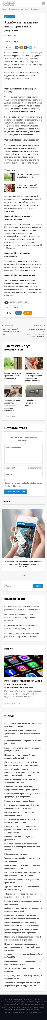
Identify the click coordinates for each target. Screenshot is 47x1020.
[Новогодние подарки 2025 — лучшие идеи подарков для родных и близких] (9, 188)
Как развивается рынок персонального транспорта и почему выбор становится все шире (22, 734)
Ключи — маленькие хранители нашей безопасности (28, 175)
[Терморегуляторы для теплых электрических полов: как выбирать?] (13, 391)
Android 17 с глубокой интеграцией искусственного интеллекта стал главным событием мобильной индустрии (21, 772)
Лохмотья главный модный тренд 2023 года (10, 331)
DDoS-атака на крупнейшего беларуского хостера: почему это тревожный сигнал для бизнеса (22, 847)
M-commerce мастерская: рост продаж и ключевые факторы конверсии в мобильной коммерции (22, 947)
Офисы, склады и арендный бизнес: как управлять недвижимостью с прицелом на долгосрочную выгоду (21, 830)
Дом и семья (9, 17)
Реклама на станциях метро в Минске (19, 801)
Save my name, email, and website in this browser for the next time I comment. (23, 484)
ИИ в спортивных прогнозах (15, 854)
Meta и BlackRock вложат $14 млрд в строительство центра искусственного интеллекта (20, 618)
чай (26, 302)
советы (20, 302)
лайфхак (12, 302)
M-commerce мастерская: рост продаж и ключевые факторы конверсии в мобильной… (23, 564)
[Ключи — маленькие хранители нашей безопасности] (9, 177)
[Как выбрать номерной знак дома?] (34, 391)
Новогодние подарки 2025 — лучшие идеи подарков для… (28, 186)
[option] (23, 540)
